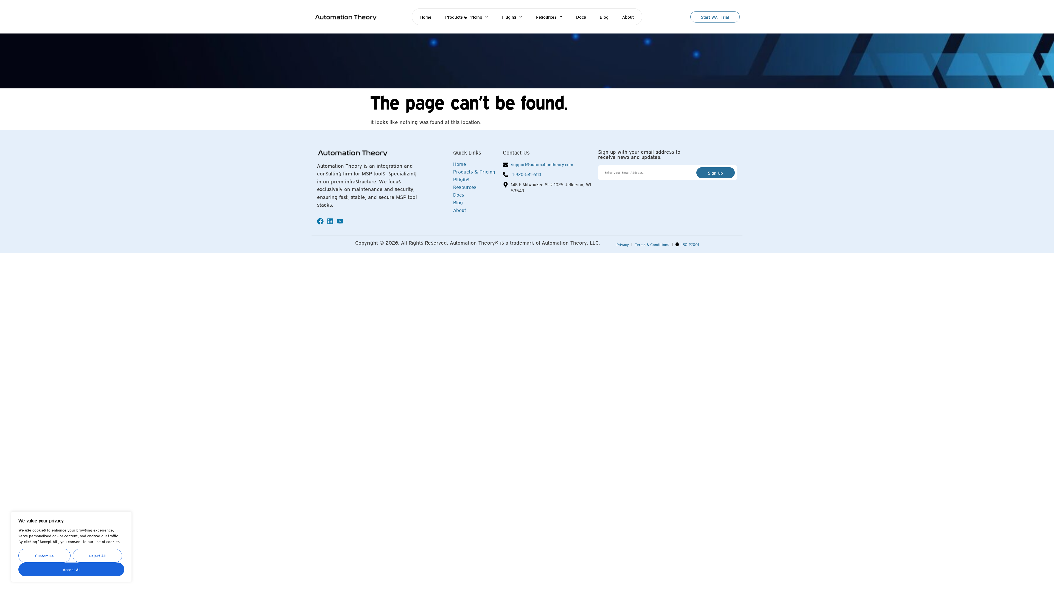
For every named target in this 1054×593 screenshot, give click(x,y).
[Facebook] (320, 221)
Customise (44, 555)
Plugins (509, 16)
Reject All (97, 555)
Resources (546, 16)
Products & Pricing (463, 16)
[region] (71, 546)
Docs (581, 16)
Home (425, 16)
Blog (604, 16)
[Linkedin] (330, 221)
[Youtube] (340, 221)
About (628, 16)
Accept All (71, 569)
